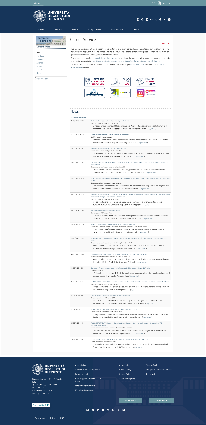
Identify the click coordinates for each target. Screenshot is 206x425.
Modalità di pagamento (85, 390)
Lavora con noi (81, 374)
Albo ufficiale (80, 365)
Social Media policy (127, 378)
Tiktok (165, 19)
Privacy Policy (125, 369)
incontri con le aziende (101, 61)
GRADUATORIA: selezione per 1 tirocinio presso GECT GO (108, 148)
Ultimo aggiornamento (78, 117)
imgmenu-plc (51, 43)
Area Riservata (42, 78)
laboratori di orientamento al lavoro (125, 61)
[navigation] (51, 58)
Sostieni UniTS (130, 400)
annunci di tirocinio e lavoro (104, 58)
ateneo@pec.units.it (40, 393)
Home (38, 52)
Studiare (58, 29)
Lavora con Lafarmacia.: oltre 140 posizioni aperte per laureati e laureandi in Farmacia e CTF (119, 339)
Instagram (137, 19)
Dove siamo (40, 418)
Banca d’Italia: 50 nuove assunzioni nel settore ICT (106, 210)
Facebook (142, 19)
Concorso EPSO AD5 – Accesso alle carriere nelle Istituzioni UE (110, 295)
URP (62, 418)
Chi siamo (40, 56)
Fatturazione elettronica (85, 385)
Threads (160, 19)
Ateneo (41, 29)
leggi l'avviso (153, 129)
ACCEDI (166, 3)
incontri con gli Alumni (150, 61)
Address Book (151, 365)
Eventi (39, 69)
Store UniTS (161, 400)
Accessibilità (124, 365)
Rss (169, 19)
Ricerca (75, 29)
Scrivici (53, 418)
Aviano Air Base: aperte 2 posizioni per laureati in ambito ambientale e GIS (114, 224)
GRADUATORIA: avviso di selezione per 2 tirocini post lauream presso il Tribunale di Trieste (119, 254)
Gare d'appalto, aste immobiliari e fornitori (89, 380)
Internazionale (117, 29)
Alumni (39, 66)
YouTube (151, 19)
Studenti (39, 59)
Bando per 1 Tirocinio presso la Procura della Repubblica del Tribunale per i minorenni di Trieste (120, 268)
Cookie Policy (125, 374)
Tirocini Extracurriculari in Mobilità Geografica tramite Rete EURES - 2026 (114, 309)
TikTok (118, 410)
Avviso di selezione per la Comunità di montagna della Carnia (110, 121)
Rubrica (159, 3)
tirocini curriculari (137, 64)
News (38, 73)
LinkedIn (146, 19)
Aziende (39, 62)
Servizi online (151, 374)
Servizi (136, 29)
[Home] (51, 16)
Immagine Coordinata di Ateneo (159, 369)
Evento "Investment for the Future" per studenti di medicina (110, 134)
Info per (37, 3)
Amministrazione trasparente (87, 369)
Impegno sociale (94, 29)
